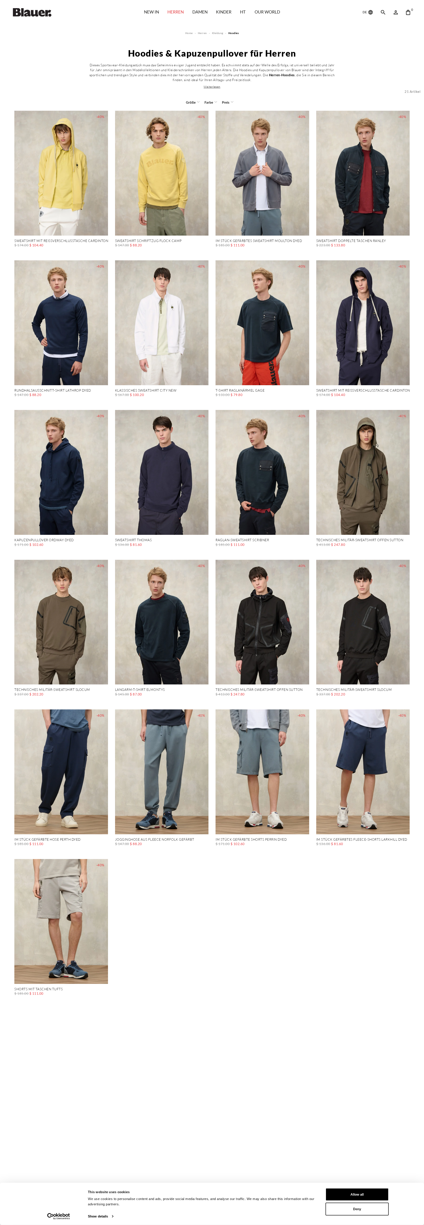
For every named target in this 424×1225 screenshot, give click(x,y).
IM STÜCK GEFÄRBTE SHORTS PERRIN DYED (251, 840)
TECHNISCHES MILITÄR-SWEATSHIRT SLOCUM (52, 690)
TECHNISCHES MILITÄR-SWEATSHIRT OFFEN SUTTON (359, 540)
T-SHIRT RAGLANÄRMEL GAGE (240, 390)
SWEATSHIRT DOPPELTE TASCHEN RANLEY (351, 241)
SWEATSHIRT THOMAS (133, 540)
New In (151, 11)
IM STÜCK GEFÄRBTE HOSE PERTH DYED (47, 840)
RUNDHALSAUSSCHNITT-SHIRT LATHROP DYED (52, 390)
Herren (175, 11)
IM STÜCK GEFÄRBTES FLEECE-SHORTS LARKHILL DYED (361, 840)
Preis (225, 102)
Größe (191, 102)
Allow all (357, 1194)
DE (365, 12)
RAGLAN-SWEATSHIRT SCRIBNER (242, 540)
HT (242, 11)
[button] (212, 86)
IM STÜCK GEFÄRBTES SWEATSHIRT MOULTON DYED (259, 241)
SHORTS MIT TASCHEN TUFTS (38, 989)
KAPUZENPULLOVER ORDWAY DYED (44, 540)
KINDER (223, 11)
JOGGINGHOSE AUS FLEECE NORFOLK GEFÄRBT (154, 840)
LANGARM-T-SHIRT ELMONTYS (140, 690)
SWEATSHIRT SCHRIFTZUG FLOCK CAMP (148, 241)
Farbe (208, 102)
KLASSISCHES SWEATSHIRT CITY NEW (146, 390)
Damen (200, 11)
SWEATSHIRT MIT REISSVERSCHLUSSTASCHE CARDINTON (61, 241)
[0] (408, 12)
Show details (98, 1216)
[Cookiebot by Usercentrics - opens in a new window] (58, 1216)
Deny (357, 1209)
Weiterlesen (212, 86)
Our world (267, 11)
